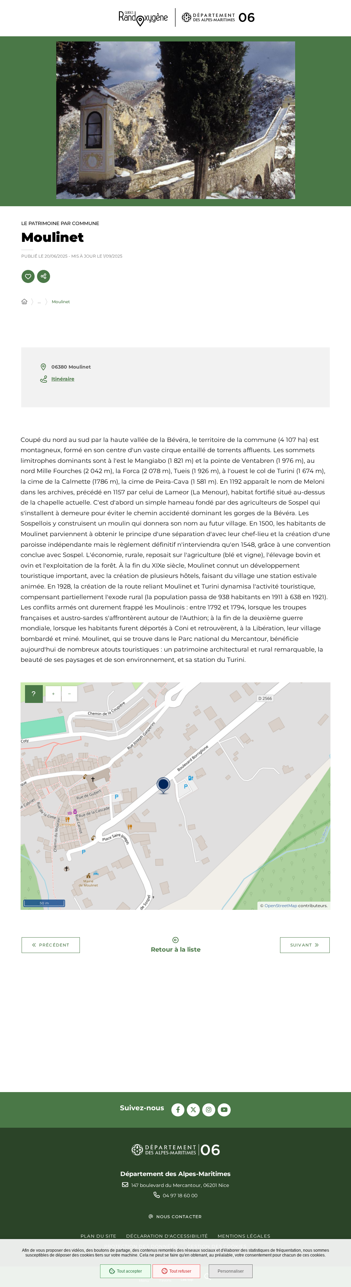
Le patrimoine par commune (60, 223)
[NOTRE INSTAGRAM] (209, 1110)
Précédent (54, 945)
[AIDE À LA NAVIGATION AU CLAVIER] (34, 694)
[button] (175, 120)
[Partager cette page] (43, 276)
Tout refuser (180, 1271)
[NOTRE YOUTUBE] (224, 1110)
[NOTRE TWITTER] (193, 1110)
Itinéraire (62, 379)
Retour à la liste (176, 949)
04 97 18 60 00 (180, 1195)
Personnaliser (231, 1271)
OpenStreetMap (281, 905)
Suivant (301, 945)
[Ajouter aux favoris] (28, 276)
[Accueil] (24, 302)
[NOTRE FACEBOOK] (178, 1110)
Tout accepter (129, 1271)
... (39, 301)
